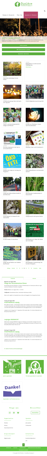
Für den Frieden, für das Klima (10, 239)
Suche (44, 9)
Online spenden (23, 45)
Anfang (8, 268)
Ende (40, 268)
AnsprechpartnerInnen (8, 427)
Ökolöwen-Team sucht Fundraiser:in (34, 147)
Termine (13, 278)
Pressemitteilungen (23, 450)
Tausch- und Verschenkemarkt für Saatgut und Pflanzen (11, 124)
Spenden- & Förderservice (11, 399)
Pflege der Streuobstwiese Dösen (15, 283)
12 (16, 268)
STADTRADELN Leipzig (11, 302)
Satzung (5, 425)
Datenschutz (23, 447)
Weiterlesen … (14, 72)
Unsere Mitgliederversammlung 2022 (35, 101)
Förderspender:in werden (24, 49)
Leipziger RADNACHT (11, 319)
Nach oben (23, 444)
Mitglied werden (7, 438)
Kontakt (15, 447)
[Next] (44, 30)
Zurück (13, 268)
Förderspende (28, 425)
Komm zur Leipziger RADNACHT (23, 42)
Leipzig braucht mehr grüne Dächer (34, 216)
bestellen (35, 412)
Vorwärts (35, 268)
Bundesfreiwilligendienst (30, 438)
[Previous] (2, 30)
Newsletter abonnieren (23, 53)
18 (31, 268)
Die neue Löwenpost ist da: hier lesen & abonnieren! (11, 147)
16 (26, 268)
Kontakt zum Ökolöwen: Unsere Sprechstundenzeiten (33, 124)
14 (22, 268)
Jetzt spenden (7, 376)
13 (19, 268)
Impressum (8, 447)
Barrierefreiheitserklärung (34, 447)
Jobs (26, 440)
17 (28, 268)
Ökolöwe (6, 422)
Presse (34, 278)
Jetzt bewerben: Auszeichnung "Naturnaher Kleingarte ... (34, 263)
